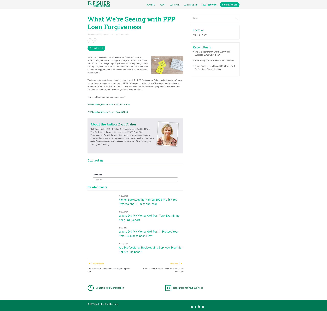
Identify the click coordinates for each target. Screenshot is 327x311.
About (163, 5)
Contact (91, 307)
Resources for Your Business (188, 287)
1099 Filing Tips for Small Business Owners (214, 60)
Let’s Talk (174, 5)
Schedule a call (229, 4)
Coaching (151, 5)
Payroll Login (102, 307)
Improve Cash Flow (110, 34)
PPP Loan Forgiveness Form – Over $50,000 (107, 112)
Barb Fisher (125, 34)
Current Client (191, 5)
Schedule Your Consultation (110, 287)
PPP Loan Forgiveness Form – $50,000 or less (108, 104)
